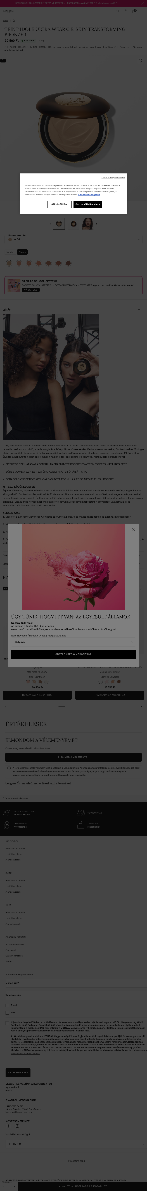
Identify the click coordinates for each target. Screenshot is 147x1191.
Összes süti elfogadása (87, 204)
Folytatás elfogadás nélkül (113, 177)
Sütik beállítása (59, 204)
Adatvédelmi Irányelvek (89, 195)
